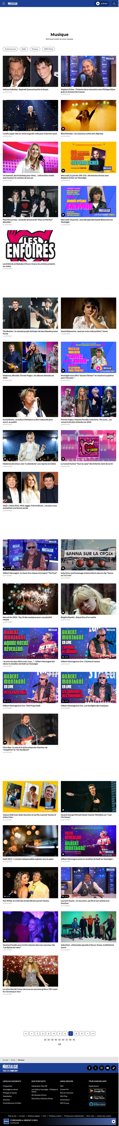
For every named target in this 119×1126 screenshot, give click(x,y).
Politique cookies (55, 1116)
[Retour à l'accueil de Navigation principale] (12, 3)
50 (59, 1039)
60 (63, 1039)
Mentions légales (34, 1116)
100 (59, 1044)
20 (49, 1039)
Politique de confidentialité (74, 1116)
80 (70, 1039)
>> (93, 1033)
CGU (44, 1116)
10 (45, 1039)
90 (74, 1039)
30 (52, 1039)
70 (67, 1039)
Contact (22, 1116)
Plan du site (12, 1116)
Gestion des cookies (104, 1116)
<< (26, 1033)
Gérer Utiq (90, 1116)
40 (56, 1039)
